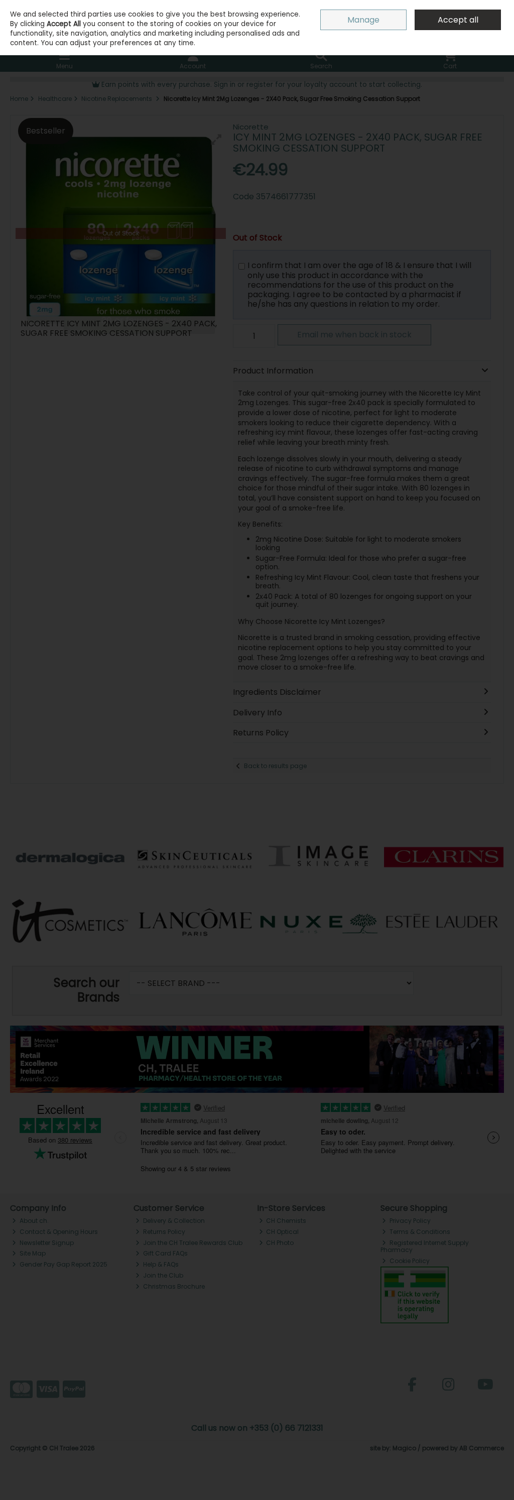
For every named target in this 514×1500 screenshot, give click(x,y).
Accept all (458, 20)
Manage (363, 20)
